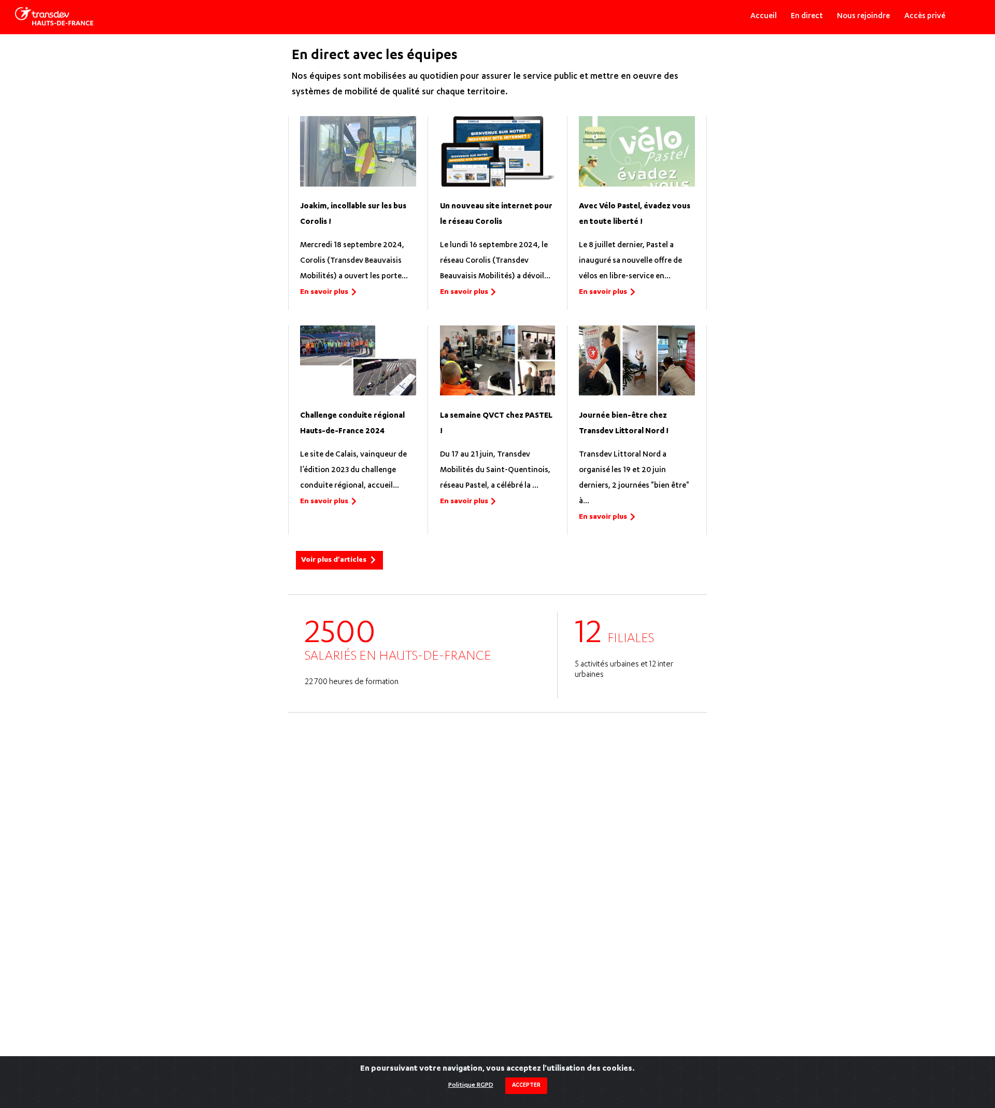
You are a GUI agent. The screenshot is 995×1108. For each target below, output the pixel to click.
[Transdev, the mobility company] (54, 16)
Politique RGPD (470, 1085)
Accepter (526, 1086)
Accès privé (924, 16)
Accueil (763, 16)
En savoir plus (324, 292)
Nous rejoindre (863, 16)
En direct (807, 16)
